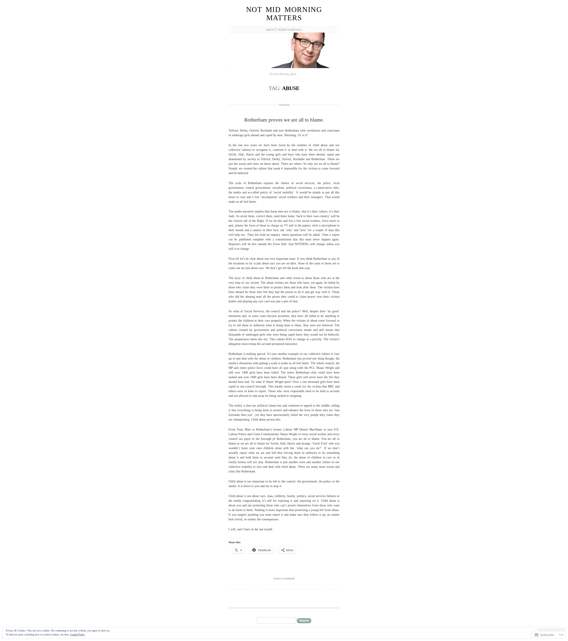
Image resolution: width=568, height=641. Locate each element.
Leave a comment (284, 578)
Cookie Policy (77, 634)
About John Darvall (284, 29)
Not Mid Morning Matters (284, 14)
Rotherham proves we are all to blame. (284, 120)
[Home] (284, 67)
